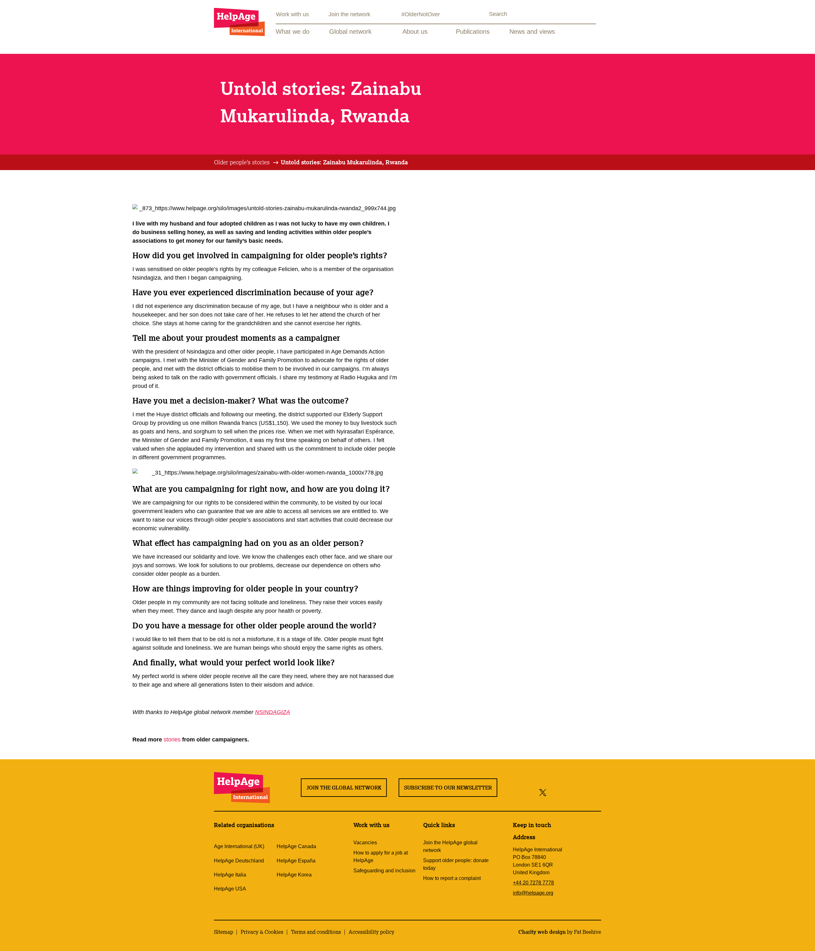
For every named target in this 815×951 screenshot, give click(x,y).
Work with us (292, 14)
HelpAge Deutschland (239, 860)
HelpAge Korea (294, 874)
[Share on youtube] (580, 792)
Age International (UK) (239, 846)
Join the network (349, 14)
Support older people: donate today (456, 864)
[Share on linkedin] (595, 792)
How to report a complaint (452, 878)
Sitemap (223, 931)
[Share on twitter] (543, 792)
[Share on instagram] (566, 792)
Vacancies (365, 842)
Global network (350, 31)
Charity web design (542, 931)
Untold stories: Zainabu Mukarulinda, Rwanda (344, 162)
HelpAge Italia (230, 874)
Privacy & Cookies (262, 931)
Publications (473, 31)
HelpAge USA (230, 888)
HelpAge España (296, 860)
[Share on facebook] (553, 792)
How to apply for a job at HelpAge (380, 856)
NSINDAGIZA (272, 712)
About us (415, 31)
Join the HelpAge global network (450, 846)
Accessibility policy (371, 931)
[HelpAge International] (239, 22)
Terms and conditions (316, 931)
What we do (292, 31)
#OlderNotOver (420, 14)
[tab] (246, 162)
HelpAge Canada (296, 846)
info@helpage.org (533, 893)
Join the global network (343, 787)
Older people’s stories (242, 162)
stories (173, 739)
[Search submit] (483, 15)
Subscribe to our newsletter (448, 787)
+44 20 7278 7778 (533, 882)
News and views (532, 31)
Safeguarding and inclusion (384, 870)
